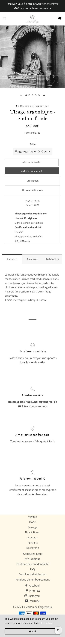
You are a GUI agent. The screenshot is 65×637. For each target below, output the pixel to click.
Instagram (34, 596)
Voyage (32, 516)
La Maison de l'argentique (37, 607)
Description (33, 180)
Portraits (32, 542)
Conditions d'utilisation (32, 574)
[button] (12, 259)
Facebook (34, 585)
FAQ (32, 569)
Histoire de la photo (32, 190)
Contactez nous (38, 406)
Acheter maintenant (31, 170)
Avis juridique (32, 559)
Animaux (32, 537)
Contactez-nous (32, 553)
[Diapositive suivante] (43, 95)
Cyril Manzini (23, 241)
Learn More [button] (47, 623)
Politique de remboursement (32, 579)
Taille (32, 144)
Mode (32, 522)
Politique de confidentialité (32, 564)
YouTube (34, 601)
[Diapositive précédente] (21, 95)
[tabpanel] (32, 56)
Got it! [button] (32, 631)
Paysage (32, 527)
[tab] (32, 180)
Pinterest (34, 590)
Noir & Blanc (32, 532)
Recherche (32, 547)
